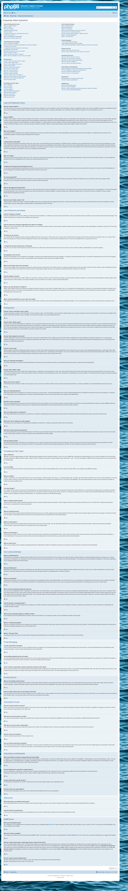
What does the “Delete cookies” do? (12, 38)
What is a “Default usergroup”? (69, 35)
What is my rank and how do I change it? (14, 54)
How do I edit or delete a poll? (11, 68)
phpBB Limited (49, 824)
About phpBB (7, 826)
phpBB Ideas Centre (76, 835)
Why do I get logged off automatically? (13, 36)
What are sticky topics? (9, 94)
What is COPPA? (8, 27)
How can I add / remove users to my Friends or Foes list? (76, 51)
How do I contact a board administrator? (71, 89)
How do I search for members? (69, 61)
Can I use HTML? (8, 86)
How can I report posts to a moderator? (13, 74)
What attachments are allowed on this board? (72, 78)
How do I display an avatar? (10, 52)
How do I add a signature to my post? (13, 64)
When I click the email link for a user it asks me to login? (17, 55)
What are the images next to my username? (14, 51)
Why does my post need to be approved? (14, 77)
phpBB (56, 258)
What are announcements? (10, 92)
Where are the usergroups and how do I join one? (73, 30)
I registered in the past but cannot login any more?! (16, 33)
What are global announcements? (12, 90)
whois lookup (7, 845)
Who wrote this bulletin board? (69, 85)
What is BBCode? (8, 84)
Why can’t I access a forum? (11, 70)
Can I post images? (8, 89)
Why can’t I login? (8, 31)
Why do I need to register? (10, 25)
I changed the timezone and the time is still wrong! (16, 48)
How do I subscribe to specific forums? (71, 71)
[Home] (11, 6)
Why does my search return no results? (71, 58)
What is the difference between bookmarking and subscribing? (77, 68)
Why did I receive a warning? (11, 73)
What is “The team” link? (67, 36)
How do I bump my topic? (10, 79)
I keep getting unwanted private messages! (72, 43)
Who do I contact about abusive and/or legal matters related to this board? (79, 88)
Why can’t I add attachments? (11, 71)
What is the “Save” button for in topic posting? (15, 76)
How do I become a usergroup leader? (71, 31)
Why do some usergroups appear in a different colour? (75, 33)
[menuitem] (14, 13)
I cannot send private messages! (69, 41)
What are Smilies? (8, 87)
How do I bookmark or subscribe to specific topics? (74, 70)
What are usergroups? (67, 28)
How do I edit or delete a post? (11, 62)
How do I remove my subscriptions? (70, 73)
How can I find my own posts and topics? (71, 63)
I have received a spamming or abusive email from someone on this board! (80, 44)
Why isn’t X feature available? (69, 86)
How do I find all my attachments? (70, 79)
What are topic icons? (9, 97)
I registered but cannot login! (11, 30)
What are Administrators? (68, 25)
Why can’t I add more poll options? (12, 67)
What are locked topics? (10, 95)
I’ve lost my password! (9, 35)
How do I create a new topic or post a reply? (14, 61)
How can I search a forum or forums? (71, 57)
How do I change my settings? (11, 43)
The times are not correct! (10, 46)
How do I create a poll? (9, 65)
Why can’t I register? (9, 28)
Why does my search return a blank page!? (72, 60)
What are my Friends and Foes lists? (70, 50)
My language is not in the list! (11, 49)
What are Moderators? (67, 27)
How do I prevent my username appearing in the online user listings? (20, 44)
